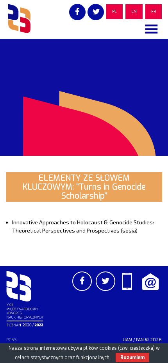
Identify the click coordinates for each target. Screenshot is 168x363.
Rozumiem (132, 357)
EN (134, 11)
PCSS (11, 340)
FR (153, 11)
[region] (84, 97)
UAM (127, 340)
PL (114, 11)
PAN (140, 340)
